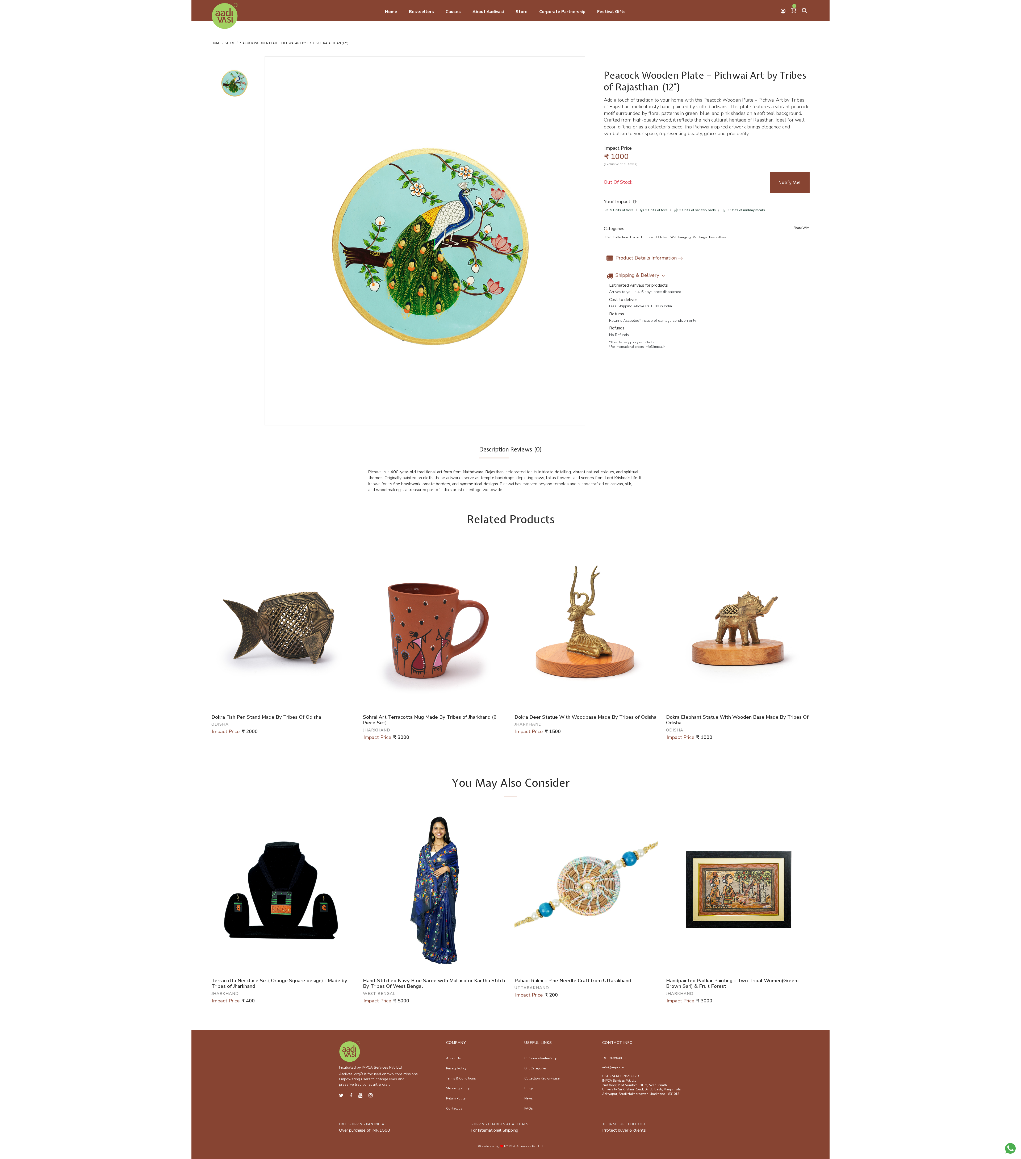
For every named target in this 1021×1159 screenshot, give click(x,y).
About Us (453, 1058)
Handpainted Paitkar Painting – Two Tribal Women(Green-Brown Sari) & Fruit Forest (732, 983)
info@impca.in (655, 347)
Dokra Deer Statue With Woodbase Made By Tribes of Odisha (585, 717)
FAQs (528, 1108)
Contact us (454, 1108)
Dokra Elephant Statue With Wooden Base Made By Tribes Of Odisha (737, 720)
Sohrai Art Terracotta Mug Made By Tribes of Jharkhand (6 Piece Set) (429, 720)
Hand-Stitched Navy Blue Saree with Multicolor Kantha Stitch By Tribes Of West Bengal (434, 983)
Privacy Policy (456, 1068)
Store (230, 43)
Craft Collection (616, 237)
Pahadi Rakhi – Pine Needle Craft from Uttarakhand (572, 981)
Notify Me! (789, 182)
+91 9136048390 (614, 1058)
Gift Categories (535, 1068)
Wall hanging (680, 237)
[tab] (494, 451)
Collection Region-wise (541, 1078)
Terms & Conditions (461, 1078)
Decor (634, 237)
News (528, 1098)
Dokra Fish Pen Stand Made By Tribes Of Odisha (266, 717)
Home (216, 43)
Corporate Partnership (540, 1058)
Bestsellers (717, 237)
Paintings (700, 237)
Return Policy (456, 1098)
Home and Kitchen (654, 237)
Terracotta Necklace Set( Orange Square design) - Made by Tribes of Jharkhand (279, 983)
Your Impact (617, 201)
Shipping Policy (458, 1088)
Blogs (529, 1088)
